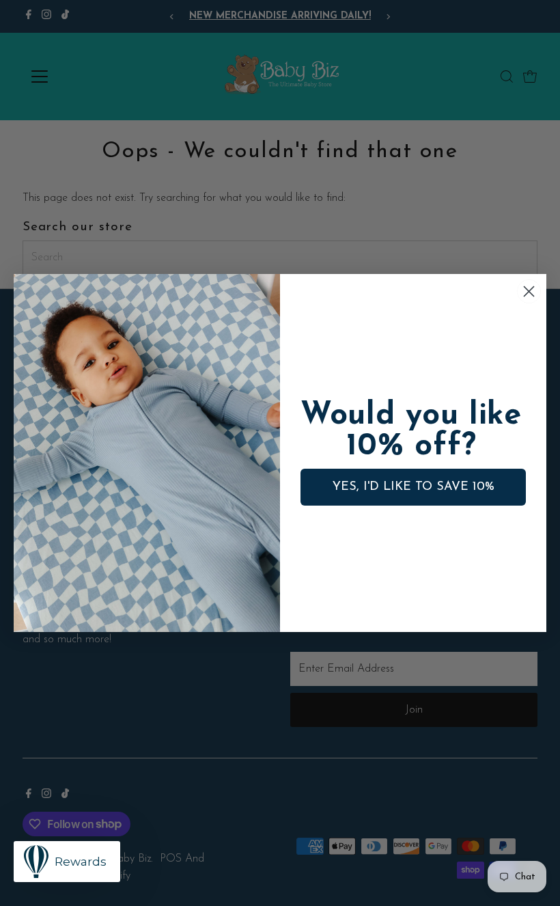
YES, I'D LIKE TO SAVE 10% (413, 487)
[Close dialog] (529, 291)
